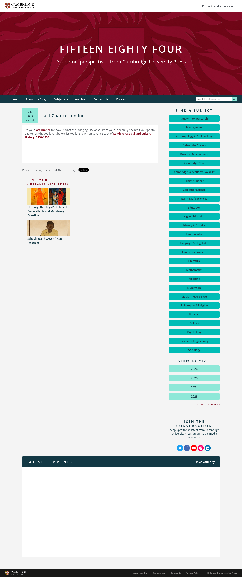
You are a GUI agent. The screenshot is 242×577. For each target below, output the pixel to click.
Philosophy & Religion (194, 305)
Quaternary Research (194, 118)
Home (13, 99)
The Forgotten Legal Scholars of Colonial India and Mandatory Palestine (47, 211)
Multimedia (194, 287)
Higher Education (194, 216)
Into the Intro (194, 234)
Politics (194, 323)
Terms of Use (159, 573)
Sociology (194, 350)
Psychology (194, 332)
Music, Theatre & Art (194, 296)
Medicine (194, 279)
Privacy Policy (193, 573)
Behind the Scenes (194, 145)
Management (194, 127)
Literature (194, 261)
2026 (194, 369)
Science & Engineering (194, 341)
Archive (80, 99)
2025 (194, 378)
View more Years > (208, 404)
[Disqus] (121, 512)
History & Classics (194, 225)
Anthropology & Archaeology (194, 136)
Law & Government (194, 252)
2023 (194, 396)
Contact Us (100, 99)
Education (194, 207)
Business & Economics (194, 154)
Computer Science (194, 190)
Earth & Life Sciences (194, 198)
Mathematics (194, 270)
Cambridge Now (194, 163)
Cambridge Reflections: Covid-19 (194, 172)
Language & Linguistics (194, 243)
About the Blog (36, 99)
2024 (194, 387)
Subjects (59, 99)
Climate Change (194, 181)
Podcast (121, 99)
